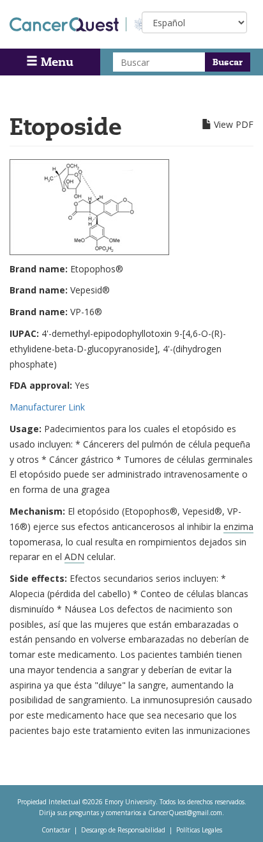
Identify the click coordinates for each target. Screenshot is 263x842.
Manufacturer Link (47, 407)
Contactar (55, 829)
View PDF (233, 124)
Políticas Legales (199, 829)
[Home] (68, 24)
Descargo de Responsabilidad (123, 829)
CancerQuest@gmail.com (185, 812)
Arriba (229, 816)
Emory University (130, 801)
